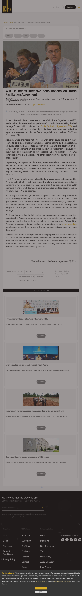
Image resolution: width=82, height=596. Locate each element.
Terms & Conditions (41, 581)
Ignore (41, 592)
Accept (41, 588)
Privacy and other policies (62, 581)
